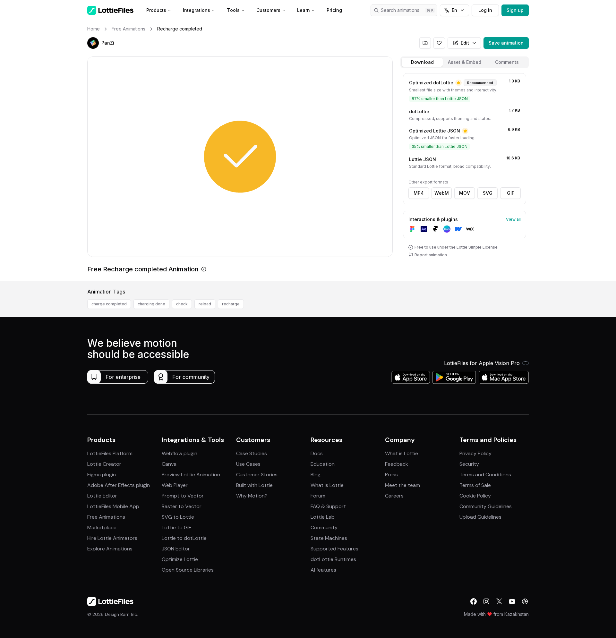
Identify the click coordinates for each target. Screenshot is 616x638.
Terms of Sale (475, 485)
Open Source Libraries (188, 569)
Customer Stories (257, 474)
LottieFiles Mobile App (113, 506)
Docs (317, 453)
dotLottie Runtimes (333, 559)
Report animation (431, 254)
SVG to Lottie (178, 517)
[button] (93, 43)
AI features (323, 569)
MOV (464, 193)
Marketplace (101, 527)
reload (205, 304)
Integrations (196, 10)
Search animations (400, 10)
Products (156, 10)
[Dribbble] (525, 601)
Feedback (396, 464)
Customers (268, 10)
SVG (487, 193)
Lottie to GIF (176, 527)
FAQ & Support (328, 506)
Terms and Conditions (485, 474)
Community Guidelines (485, 506)
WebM (441, 193)
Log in (485, 10)
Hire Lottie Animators (112, 538)
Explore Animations (110, 548)
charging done (151, 304)
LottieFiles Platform (110, 453)
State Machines (329, 538)
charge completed (109, 304)
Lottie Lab (323, 517)
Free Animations (106, 517)
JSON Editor (176, 548)
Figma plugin (101, 474)
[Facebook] (473, 601)
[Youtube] (512, 601)
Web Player (175, 485)
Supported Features (334, 548)
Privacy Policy (475, 453)
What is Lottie (327, 485)
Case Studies (251, 453)
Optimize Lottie (180, 559)
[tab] (422, 62)
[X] (499, 601)
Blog (316, 474)
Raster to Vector (181, 506)
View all (513, 219)
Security (469, 464)
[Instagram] (486, 601)
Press (391, 474)
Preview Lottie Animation (191, 474)
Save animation (506, 43)
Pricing (334, 10)
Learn (303, 10)
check (182, 304)
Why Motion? (252, 495)
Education (323, 464)
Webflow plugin (179, 453)
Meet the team (402, 485)
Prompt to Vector (183, 495)
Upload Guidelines (480, 517)
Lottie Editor (102, 495)
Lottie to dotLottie (184, 538)
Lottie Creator (104, 464)
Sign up (515, 10)
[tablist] (464, 62)
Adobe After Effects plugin (118, 485)
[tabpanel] (464, 176)
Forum (318, 495)
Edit (465, 43)
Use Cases (248, 464)
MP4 (419, 193)
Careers (394, 495)
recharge (231, 304)
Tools (233, 10)
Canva (169, 464)
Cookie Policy (475, 495)
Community (324, 527)
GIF (510, 193)
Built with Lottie (254, 485)
